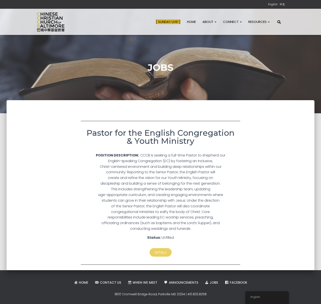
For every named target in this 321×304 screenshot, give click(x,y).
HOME (191, 21)
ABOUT (208, 21)
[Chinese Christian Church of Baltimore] (51, 22)
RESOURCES (258, 21)
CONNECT (231, 21)
